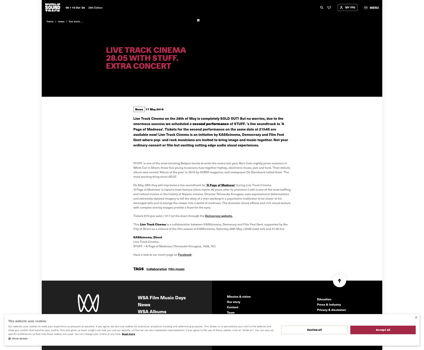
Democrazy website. (219, 216)
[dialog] (212, 330)
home (50, 21)
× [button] (416, 317)
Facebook (184, 254)
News (139, 109)
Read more (128, 334)
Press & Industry (329, 304)
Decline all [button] (314, 329)
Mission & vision (239, 296)
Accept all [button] (383, 329)
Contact (232, 307)
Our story (233, 302)
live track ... (75, 21)
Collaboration (156, 269)
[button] (142, 338)
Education (324, 299)
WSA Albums (152, 311)
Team (231, 312)
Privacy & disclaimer (331, 310)
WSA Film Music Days (162, 297)
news (61, 21)
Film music (176, 269)
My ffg (350, 7)
